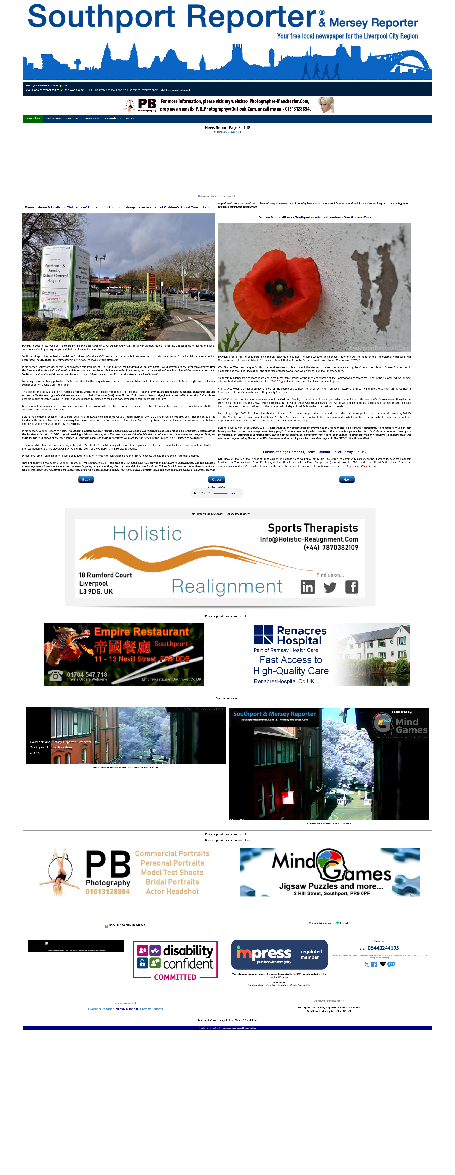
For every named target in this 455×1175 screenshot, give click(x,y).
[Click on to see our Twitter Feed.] (366, 966)
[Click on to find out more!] (330, 685)
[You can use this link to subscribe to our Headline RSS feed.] (106, 925)
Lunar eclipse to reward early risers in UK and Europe (337, 90)
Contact (130, 118)
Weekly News (72, 118)
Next (347, 480)
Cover (216, 480)
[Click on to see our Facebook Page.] (374, 966)
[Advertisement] (216, 166)
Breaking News (53, 118)
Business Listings (112, 118)
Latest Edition (33, 118)
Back (86, 480)
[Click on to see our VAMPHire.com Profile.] (383, 966)
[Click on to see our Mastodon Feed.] (391, 966)
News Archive (92, 118)
